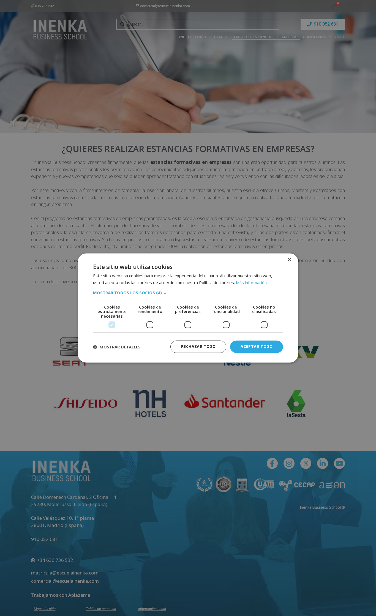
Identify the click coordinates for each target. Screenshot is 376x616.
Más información (251, 282)
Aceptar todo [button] (257, 346)
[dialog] (188, 307)
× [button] (289, 260)
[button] (188, 292)
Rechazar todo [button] (198, 346)
